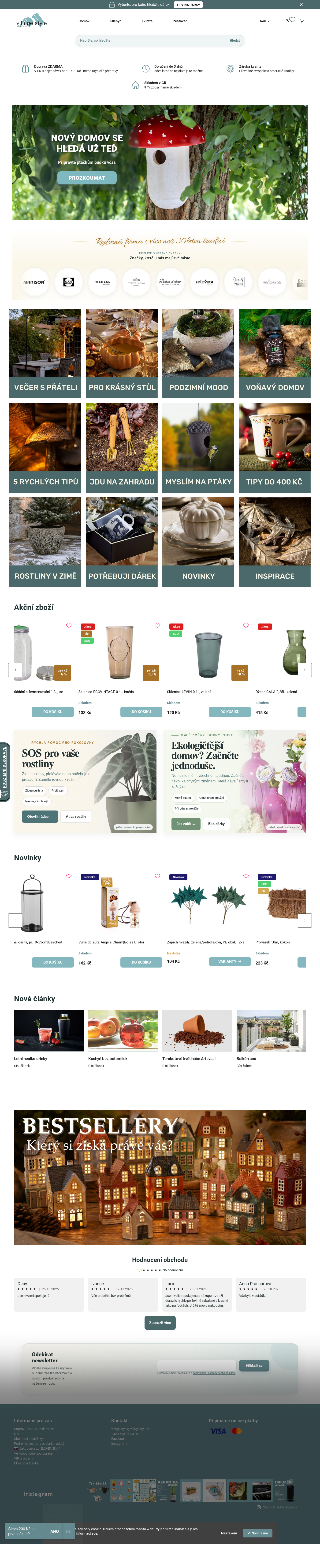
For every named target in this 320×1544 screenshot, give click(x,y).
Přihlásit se (254, 1366)
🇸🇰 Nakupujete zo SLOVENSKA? (37, 1448)
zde (94, 1533)
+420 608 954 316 (124, 1434)
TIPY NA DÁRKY (188, 5)
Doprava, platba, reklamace (34, 1429)
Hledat (235, 40)
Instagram (119, 1443)
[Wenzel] (38, 282)
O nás (18, 1434)
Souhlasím (260, 1533)
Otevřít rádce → (40, 816)
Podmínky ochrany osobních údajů (39, 1443)
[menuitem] (89, 21)
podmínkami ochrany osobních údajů (214, 1373)
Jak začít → (186, 824)
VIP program (23, 1458)
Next (305, 670)
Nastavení (229, 1533)
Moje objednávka (26, 1463)
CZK (263, 20)
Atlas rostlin (76, 816)
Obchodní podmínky (28, 1439)
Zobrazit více (160, 1322)
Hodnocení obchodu (160, 1259)
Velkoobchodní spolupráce (33, 1453)
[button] (20, 163)
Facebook (118, 1439)
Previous (15, 670)
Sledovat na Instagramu (280, 1507)
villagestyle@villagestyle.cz (130, 1429)
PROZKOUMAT (87, 178)
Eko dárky (216, 824)
